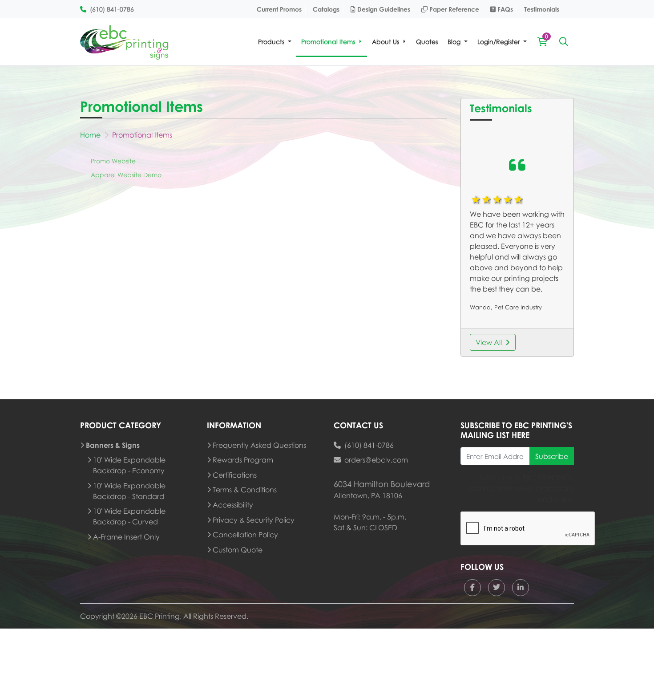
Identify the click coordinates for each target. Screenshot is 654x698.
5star (518, 199)
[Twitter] (496, 587)
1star (475, 199)
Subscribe (551, 456)
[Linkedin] (520, 587)
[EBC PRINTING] (124, 41)
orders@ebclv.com (376, 459)
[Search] (563, 41)
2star (485, 199)
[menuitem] (274, 41)
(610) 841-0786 (369, 445)
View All (489, 342)
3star (496, 199)
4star (507, 199)
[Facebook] (472, 587)
